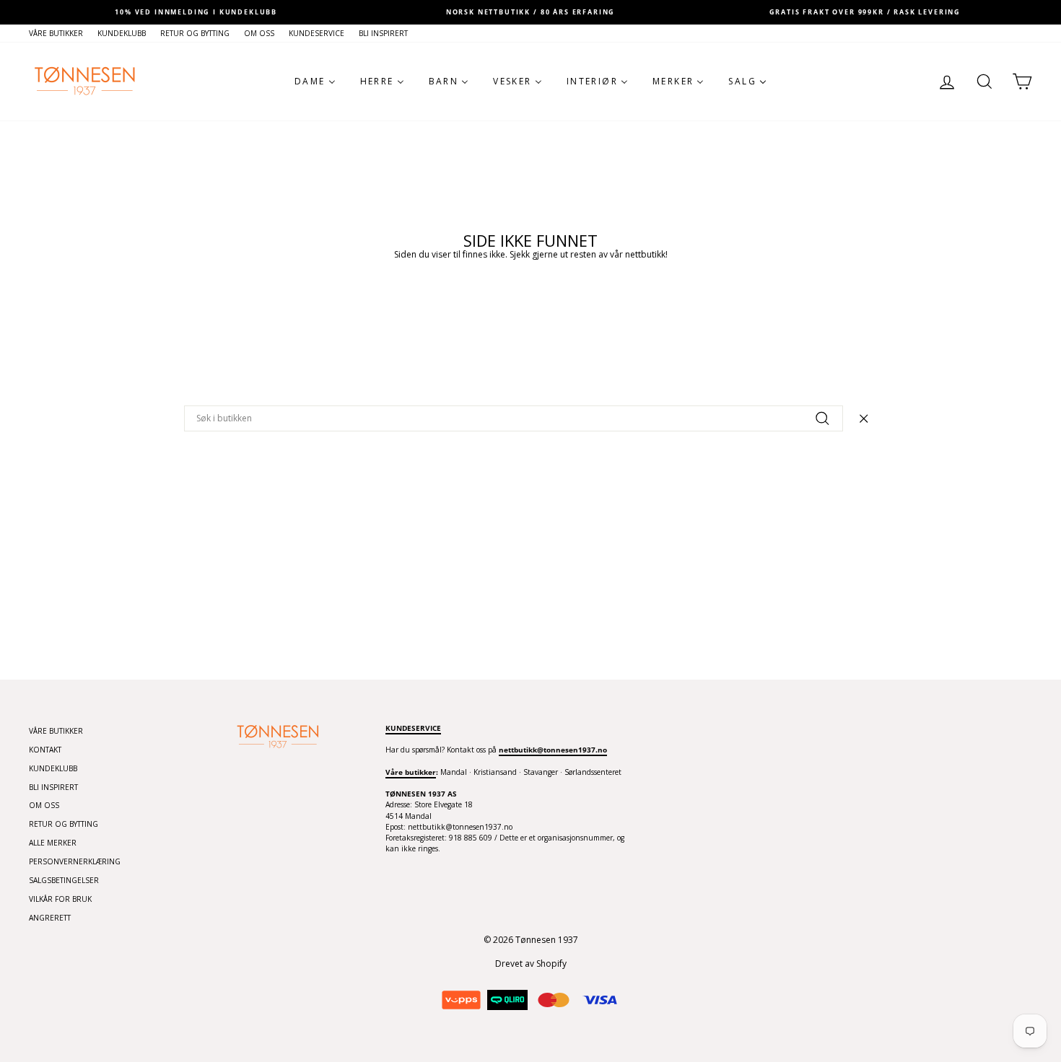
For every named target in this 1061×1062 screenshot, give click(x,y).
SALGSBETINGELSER (64, 880)
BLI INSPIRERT (383, 33)
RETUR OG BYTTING (195, 33)
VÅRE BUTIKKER (56, 33)
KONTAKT (45, 750)
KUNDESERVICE (316, 33)
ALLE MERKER (53, 843)
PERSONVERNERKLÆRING (75, 861)
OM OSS (259, 33)
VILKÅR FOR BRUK (60, 899)
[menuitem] (315, 81)
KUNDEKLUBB (121, 33)
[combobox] (513, 418)
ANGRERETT (50, 918)
